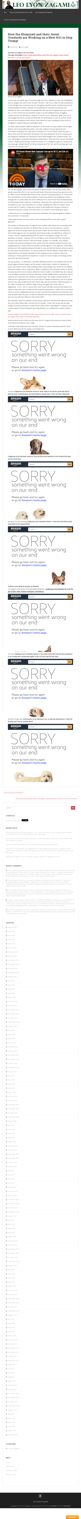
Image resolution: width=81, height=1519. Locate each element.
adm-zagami (25, 47)
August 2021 (12, 1166)
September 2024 (13, 1022)
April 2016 (11, 1426)
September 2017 (13, 1360)
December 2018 (13, 1299)
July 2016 (11, 1414)
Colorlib (53, 1506)
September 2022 (13, 1117)
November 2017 (13, 1352)
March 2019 (12, 1286)
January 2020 (12, 1245)
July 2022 (11, 1125)
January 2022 (12, 1150)
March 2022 (12, 1142)
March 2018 (12, 1336)
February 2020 (13, 1241)
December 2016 (13, 1393)
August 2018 (12, 1315)
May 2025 (11, 989)
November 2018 (13, 1303)
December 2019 (13, 1249)
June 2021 (11, 1175)
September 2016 (13, 1406)
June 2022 (11, 1129)
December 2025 (13, 960)
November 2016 (13, 1398)
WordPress (67, 1506)
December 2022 (13, 1105)
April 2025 (11, 993)
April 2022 (11, 1138)
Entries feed (10, 1466)
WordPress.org (11, 1475)
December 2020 (13, 1200)
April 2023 (11, 1088)
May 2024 (11, 1039)
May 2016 (11, 1422)
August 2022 (12, 1121)
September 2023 (13, 1067)
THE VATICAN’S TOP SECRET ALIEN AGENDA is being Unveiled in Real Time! (32, 845)
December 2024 (13, 1010)
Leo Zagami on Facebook (43, 12)
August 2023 (12, 1072)
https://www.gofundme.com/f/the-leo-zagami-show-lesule (45, 55)
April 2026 (11, 944)
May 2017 (11, 1377)
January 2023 (12, 1100)
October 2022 (13, 1113)
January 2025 (12, 1006)
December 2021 (13, 1154)
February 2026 (13, 952)
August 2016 (12, 1410)
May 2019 (11, 1278)
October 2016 (13, 1402)
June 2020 (11, 1224)
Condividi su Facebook (13, 821)
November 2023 (13, 1059)
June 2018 (11, 1323)
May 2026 (11, 940)
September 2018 (13, 1311)
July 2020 (11, 1220)
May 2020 (11, 1228)
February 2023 (13, 1096)
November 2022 (13, 1109)
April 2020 (11, 1233)
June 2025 (11, 985)
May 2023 (11, 1084)
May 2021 (11, 1179)
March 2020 (12, 1237)
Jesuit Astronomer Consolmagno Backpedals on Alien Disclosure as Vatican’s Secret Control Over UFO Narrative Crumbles (39, 839)
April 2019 (11, 1282)
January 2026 (12, 956)
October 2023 (13, 1063)
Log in (8, 1462)
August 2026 (12, 927)
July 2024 (11, 1030)
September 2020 (13, 1212)
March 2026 (12, 948)
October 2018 (13, 1307)
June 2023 (11, 1080)
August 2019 (12, 1266)
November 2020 (13, 1204)
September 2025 (13, 973)
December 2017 (13, 1348)
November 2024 (13, 1014)
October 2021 (13, 1162)
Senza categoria (14, 1448)
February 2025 (13, 1001)
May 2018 (11, 1327)
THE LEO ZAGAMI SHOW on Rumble (15, 20)
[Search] (73, 808)
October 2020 (13, 1208)
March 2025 (12, 997)
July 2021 (11, 1171)
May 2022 (11, 1133)
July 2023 (11, 1076)
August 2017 (12, 1365)
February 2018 (13, 1340)
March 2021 (12, 1187)
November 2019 (13, 1253)
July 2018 (11, 1319)
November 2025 (13, 964)
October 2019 (13, 1257)
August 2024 (12, 1026)
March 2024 (12, 1043)
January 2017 (12, 1389)
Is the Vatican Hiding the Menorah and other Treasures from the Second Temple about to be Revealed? (40, 913)
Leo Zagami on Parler (40, 1502)
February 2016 (13, 1435)
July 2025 (11, 981)
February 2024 (13, 1047)
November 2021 (13, 1158)
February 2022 (13, 1146)
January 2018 (12, 1344)
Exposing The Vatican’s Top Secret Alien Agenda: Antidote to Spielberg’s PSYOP (33, 857)
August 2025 (12, 977)
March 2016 (12, 1431)
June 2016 (11, 1418)
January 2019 (12, 1294)
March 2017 (12, 1381)
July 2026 (11, 931)
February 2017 (13, 1385)
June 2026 (11, 935)
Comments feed (11, 1470)
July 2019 (11, 1270)
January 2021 (12, 1195)
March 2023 (12, 1092)
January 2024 (12, 1051)
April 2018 (11, 1332)
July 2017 (11, 1369)
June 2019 (11, 1274)
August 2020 (12, 1216)
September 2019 (13, 1261)
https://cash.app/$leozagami (20, 58)
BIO (5, 12)
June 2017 (11, 1373)
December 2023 (13, 1055)
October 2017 (13, 1356)
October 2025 (13, 968)
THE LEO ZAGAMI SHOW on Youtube (20, 12)
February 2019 (13, 1290)
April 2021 (11, 1183)
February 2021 (13, 1191)
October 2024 (13, 1018)
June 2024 (11, 1034)
